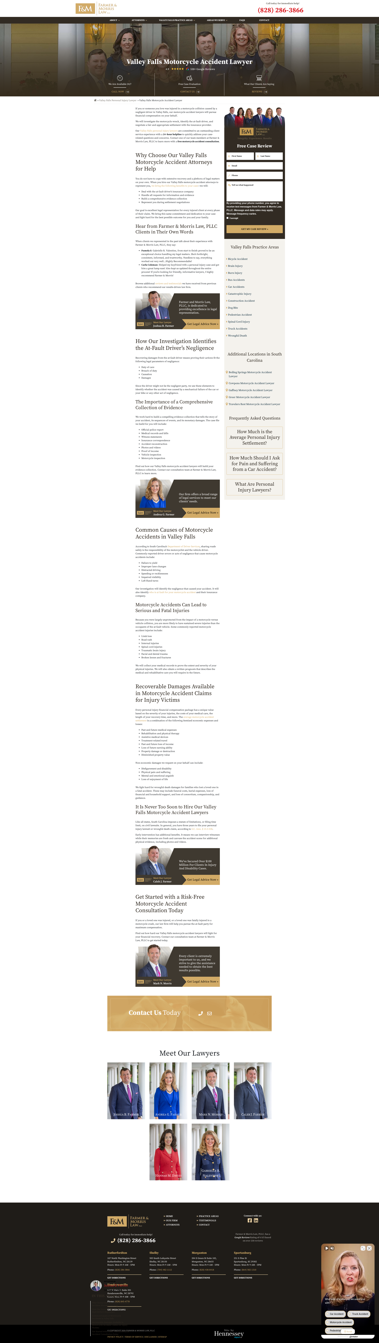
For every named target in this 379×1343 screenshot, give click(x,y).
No (184, 679)
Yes (194, 679)
